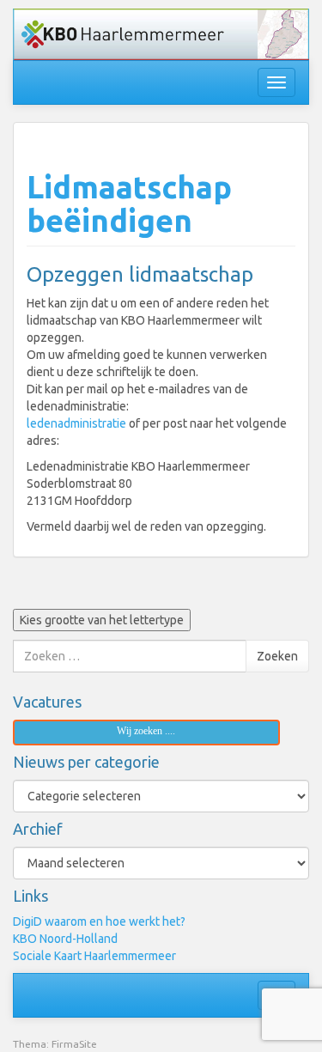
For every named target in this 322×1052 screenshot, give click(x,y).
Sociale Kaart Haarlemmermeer (94, 956)
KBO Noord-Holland (65, 939)
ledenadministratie (76, 423)
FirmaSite (74, 1043)
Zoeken (277, 656)
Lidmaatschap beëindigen (129, 204)
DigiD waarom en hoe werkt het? (99, 921)
